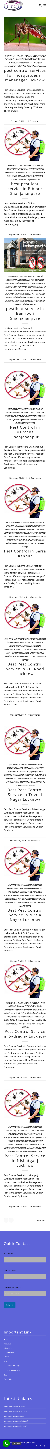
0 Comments (33, 121)
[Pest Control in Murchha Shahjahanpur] (25, 387)
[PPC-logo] (21, 5)
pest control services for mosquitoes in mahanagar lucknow (25, 75)
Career (6, 1356)
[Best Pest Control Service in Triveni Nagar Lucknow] (25, 743)
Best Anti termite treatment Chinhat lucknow (24, 639)
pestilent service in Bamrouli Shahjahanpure (25, 313)
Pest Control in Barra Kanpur (25, 553)
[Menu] (44, 5)
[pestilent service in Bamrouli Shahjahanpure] (25, 255)
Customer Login (13, 1370)
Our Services (9, 1352)
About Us (7, 1344)
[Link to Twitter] (36, 1446)
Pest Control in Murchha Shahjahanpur (25, 432)
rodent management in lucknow (15, 1411)
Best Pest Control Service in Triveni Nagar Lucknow (25, 794)
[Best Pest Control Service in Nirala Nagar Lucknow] (25, 863)
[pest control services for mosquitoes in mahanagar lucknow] (25, 34)
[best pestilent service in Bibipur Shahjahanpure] (25, 144)
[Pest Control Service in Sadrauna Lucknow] (25, 981)
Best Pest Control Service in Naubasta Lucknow (24, 536)
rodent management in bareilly (15, 1406)
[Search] (39, 5)
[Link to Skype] (44, 1446)
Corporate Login (13, 1365)
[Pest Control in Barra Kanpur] (25, 501)
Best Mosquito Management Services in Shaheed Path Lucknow (25, 775)
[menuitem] (39, 5)
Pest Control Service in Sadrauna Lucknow (25, 1034)
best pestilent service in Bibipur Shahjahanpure (25, 188)
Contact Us (8, 1379)
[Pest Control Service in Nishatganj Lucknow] (25, 1106)
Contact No (10, 1270)
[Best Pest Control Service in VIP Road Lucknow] (25, 617)
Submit (9, 1305)
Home (6, 1339)
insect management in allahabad (16, 1421)
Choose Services (12, 1287)
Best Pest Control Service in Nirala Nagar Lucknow (25, 915)
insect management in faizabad (15, 1426)
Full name (9, 1253)
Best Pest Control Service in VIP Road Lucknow (25, 669)
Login (6, 1361)
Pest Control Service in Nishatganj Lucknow (25, 1160)
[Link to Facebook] (40, 1446)
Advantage (8, 1348)
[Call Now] (6, 1443)
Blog (5, 1375)
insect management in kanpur (14, 1416)
